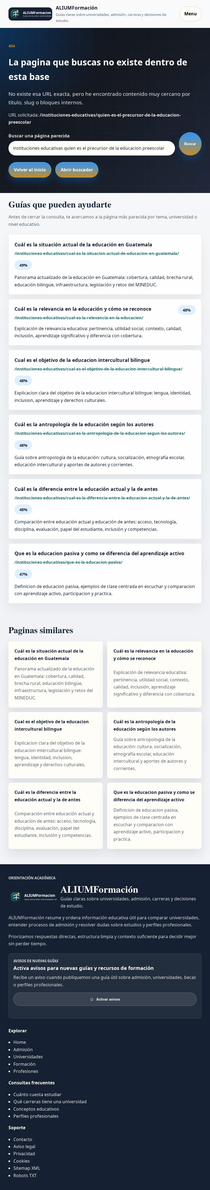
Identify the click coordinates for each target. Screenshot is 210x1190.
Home (19, 1042)
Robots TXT (25, 1175)
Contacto (22, 1139)
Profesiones (25, 1071)
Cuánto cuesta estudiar (37, 1094)
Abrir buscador (77, 170)
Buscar (190, 144)
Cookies (21, 1161)
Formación (24, 1064)
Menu (190, 14)
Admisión (23, 1050)
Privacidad (24, 1154)
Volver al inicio (30, 170)
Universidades (28, 1057)
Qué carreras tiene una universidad (50, 1102)
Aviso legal (24, 1146)
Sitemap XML (26, 1168)
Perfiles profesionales (36, 1116)
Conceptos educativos (36, 1109)
